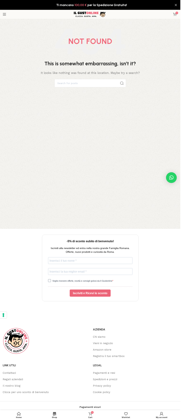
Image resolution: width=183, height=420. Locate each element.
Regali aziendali (13, 379)
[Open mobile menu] (4, 14)
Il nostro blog (12, 385)
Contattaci (9, 372)
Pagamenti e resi (104, 372)
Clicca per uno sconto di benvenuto (26, 392)
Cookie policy (101, 392)
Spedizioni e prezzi (105, 379)
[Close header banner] (175, 5)
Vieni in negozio (103, 343)
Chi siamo (99, 336)
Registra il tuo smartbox (109, 356)
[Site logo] (90, 14)
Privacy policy (102, 385)
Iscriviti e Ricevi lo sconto (90, 293)
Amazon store (102, 349)
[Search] (122, 83)
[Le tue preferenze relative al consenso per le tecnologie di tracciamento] (3, 315)
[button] (171, 177)
